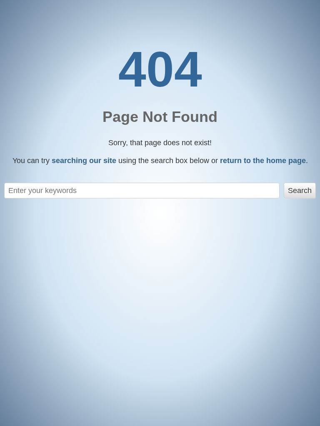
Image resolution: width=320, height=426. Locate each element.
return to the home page (263, 160)
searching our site (84, 160)
